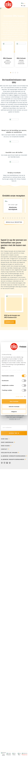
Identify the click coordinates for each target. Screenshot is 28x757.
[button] (19, 754)
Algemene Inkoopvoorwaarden (12, 459)
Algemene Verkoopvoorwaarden (13, 456)
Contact (4, 449)
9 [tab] (21, 218)
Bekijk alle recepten (14, 222)
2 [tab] (13, 72)
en (24, 5)
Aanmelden (10, 322)
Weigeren (14, 411)
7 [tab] (17, 218)
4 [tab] (17, 72)
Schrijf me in (14, 433)
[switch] (24, 380)
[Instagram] (4, 463)
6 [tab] (14, 218)
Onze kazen (5, 445)
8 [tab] (19, 218)
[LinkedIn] (7, 463)
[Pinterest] (10, 463)
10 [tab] (24, 218)
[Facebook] (2, 463)
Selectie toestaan (14, 406)
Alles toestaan (14, 401)
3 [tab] (15, 72)
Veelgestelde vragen (9, 452)
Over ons (4, 439)
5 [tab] (12, 218)
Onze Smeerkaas (7, 442)
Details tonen (19, 396)
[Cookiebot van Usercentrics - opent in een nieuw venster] (19, 347)
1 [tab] (10, 72)
